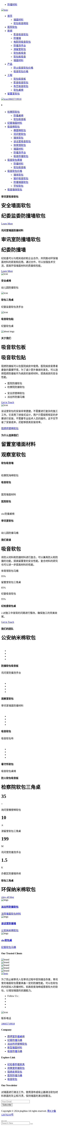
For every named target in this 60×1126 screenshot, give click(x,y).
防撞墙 (17, 38)
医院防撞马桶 (14, 1075)
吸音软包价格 (21, 71)
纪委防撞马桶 (14, 1040)
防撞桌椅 (18, 115)
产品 (9, 64)
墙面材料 (18, 19)
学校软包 (18, 186)
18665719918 (14, 99)
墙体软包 (18, 137)
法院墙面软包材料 (11, 913)
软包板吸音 (20, 53)
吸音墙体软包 (14, 189)
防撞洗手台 (20, 45)
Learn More (7, 223)
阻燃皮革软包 (14, 1071)
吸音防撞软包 (21, 156)
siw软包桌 (6, 940)
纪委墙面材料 (14, 123)
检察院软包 (13, 112)
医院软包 (12, 27)
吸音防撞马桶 (14, 1051)
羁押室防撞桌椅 (16, 1036)
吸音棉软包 (13, 126)
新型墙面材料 (14, 1047)
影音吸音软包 (21, 34)
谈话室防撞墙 (8, 923)
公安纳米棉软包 (9, 930)
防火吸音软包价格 (23, 67)
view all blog (7, 897)
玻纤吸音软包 (21, 178)
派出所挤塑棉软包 (17, 1044)
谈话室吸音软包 (22, 141)
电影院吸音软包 (22, 42)
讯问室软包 (20, 134)
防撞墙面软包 (21, 182)
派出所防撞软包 (9, 907)
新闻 (9, 30)
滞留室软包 (20, 49)
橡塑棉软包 (20, 130)
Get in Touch (7, 402)
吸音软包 (12, 1079)
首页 (9, 16)
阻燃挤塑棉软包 (9, 428)
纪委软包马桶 (8, 947)
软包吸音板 (20, 79)
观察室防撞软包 (16, 1068)
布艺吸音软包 (21, 86)
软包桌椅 (18, 90)
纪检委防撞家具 (16, 1064)
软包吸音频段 (21, 23)
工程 (9, 75)
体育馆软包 (20, 145)
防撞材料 (12, 4)
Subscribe (6, 1105)
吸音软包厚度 (14, 160)
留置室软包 (13, 93)
